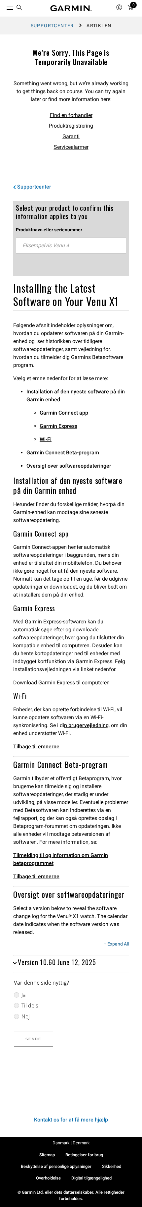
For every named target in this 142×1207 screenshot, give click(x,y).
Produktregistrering (71, 126)
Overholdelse (48, 1178)
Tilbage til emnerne (36, 746)
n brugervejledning (86, 725)
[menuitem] (19, 8)
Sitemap (47, 1154)
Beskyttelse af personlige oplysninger (56, 1166)
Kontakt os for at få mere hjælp (71, 1120)
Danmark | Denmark (71, 1142)
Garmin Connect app (64, 413)
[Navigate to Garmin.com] (71, 8)
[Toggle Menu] (4, 6)
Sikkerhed (111, 1166)
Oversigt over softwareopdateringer (68, 466)
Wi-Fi (46, 439)
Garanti (71, 136)
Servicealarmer (71, 147)
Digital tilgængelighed (91, 1178)
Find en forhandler (71, 115)
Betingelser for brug (84, 1154)
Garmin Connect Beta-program (62, 452)
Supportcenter (52, 25)
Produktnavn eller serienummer (49, 229)
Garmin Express (58, 426)
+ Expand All (116, 944)
